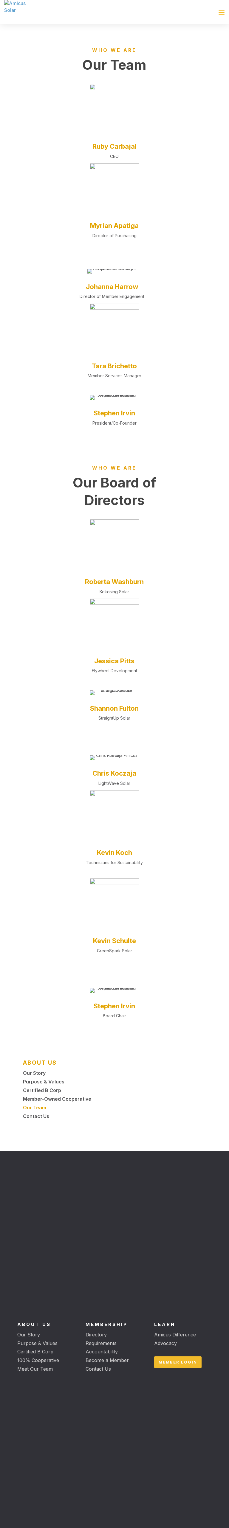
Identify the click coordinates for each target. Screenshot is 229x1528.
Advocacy (165, 1343)
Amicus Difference (175, 1335)
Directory (96, 1335)
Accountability (102, 1352)
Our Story (28, 1335)
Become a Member (107, 1360)
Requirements (101, 1343)
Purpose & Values (37, 1343)
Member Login (178, 1362)
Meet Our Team (35, 1369)
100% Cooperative (38, 1360)
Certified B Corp (35, 1352)
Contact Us (98, 1369)
